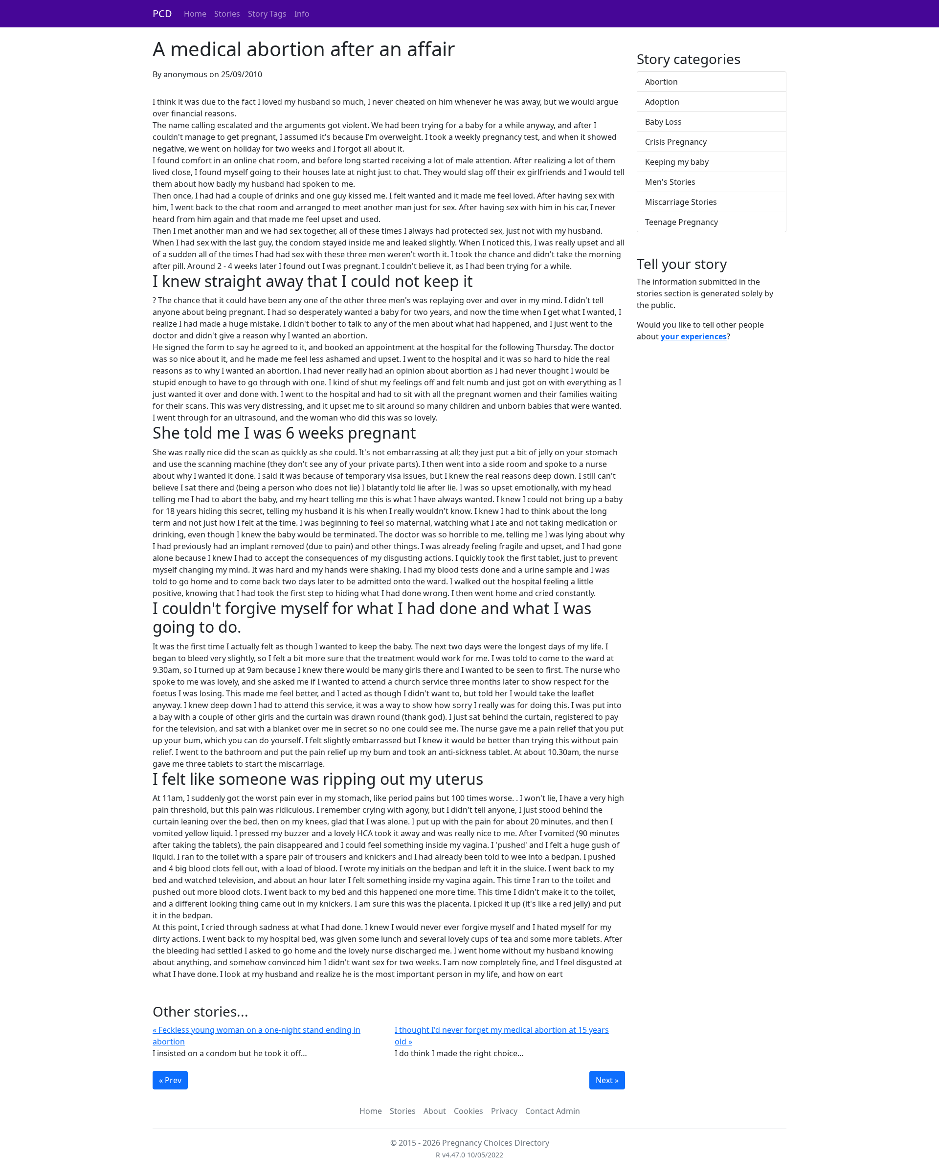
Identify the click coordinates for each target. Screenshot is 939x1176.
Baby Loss (663, 121)
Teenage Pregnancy (681, 222)
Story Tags (267, 13)
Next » (607, 1080)
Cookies (468, 1111)
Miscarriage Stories (681, 202)
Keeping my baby (677, 161)
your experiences (694, 336)
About (435, 1111)
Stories (227, 13)
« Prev (170, 1080)
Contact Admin (552, 1111)
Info (302, 13)
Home (195, 13)
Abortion (661, 81)
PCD (162, 13)
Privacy (504, 1111)
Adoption (662, 101)
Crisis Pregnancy (676, 141)
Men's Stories (670, 182)
